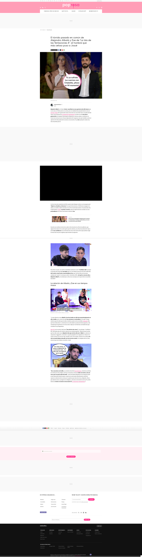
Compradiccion (88, 535)
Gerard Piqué (64, 504)
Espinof (59, 533)
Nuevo (43, 7)
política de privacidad (84, 501)
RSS (86, 512)
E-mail (64, 50)
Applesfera (42, 535)
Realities (42, 499)
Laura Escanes (53, 506)
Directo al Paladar (70, 531)
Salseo (73, 11)
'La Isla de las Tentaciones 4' (68, 114)
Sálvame (41, 506)
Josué (59, 209)
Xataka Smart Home (43, 537)
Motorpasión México (80, 546)
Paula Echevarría (49, 29)
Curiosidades (42, 501)
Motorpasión (79, 531)
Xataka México (42, 546)
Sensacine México (61, 546)
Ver (72, 456)
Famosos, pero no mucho (51, 11)
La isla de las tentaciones (64, 507)
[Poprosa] (71, 5)
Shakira (41, 504)
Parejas (63, 428)
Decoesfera (88, 533)
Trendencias (88, 531)
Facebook (97, 7)
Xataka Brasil (42, 548)
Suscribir (91, 499)
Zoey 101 (53, 329)
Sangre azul (53, 499)
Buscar (45, 7)
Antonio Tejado (54, 112)
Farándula (67, 428)
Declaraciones (53, 501)
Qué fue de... (65, 11)
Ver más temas (43, 512)
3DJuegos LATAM (52, 546)
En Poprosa (70, 217)
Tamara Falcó (53, 504)
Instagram (101, 7)
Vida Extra (51, 533)
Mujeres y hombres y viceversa (81, 428)
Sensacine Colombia (61, 548)
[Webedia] (43, 525)
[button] (58, 104)
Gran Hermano (78, 371)
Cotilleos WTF (82, 11)
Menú (40, 7)
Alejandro (85, 321)
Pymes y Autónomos (98, 533)
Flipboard (62, 50)
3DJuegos (51, 531)
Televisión (59, 428)
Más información (78, 555)
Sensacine (60, 531)
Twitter (99, 7)
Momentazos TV (93, 11)
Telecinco (72, 428)
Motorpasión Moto (80, 533)
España (55, 428)
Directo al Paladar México (70, 547)
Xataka (41, 531)
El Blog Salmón (97, 531)
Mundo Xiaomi (42, 539)
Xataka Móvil (42, 533)
